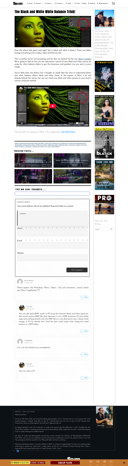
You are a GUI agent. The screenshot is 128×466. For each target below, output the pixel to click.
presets (34, 146)
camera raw (47, 143)
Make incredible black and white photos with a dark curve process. (72, 160)
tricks (49, 146)
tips (46, 146)
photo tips (84, 145)
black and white (39, 143)
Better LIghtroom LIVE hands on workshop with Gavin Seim (33, 160)
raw (38, 146)
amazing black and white (26, 143)
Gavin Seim (29, 306)
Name (52, 228)
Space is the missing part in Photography (33, 176)
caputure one (65, 143)
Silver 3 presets (84, 59)
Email (52, 241)
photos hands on (20, 146)
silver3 (42, 146)
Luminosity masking (74, 145)
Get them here (68, 132)
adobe (16, 143)
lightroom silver (63, 145)
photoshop (28, 146)
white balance (56, 146)
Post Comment (77, 270)
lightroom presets (53, 145)
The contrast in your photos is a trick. (72, 176)
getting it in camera (41, 145)
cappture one (56, 143)
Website (20, 253)
